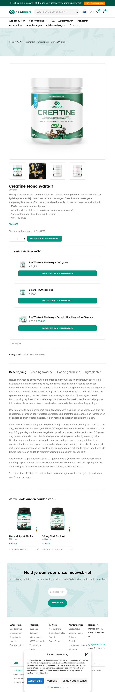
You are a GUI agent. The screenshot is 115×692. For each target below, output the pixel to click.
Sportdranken (16, 629)
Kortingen (33, 633)
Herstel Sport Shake (21, 537)
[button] (86, 654)
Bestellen (73, 641)
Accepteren (35, 681)
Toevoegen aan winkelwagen (45, 239)
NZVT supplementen (26, 42)
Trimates (53, 637)
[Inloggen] (91, 12)
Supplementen (16, 645)
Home (11, 42)
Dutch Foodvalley (57, 633)
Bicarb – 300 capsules (41, 289)
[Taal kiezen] (84, 11)
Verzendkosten (76, 633)
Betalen (72, 637)
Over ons (33, 629)
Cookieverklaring (54, 687)
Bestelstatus (74, 629)
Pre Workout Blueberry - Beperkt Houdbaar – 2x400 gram (61, 317)
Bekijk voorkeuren (75, 681)
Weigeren (52, 681)
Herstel (13, 641)
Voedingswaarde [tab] (42, 372)
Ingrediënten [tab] (93, 372)
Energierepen (16, 633)
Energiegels (15, 637)
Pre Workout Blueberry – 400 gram (48, 262)
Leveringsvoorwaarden (79, 645)
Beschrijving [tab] (17, 372)
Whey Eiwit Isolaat (53, 537)
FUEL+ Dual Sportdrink (95, 3)
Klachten (73, 649)
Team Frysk (54, 641)
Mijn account (35, 637)
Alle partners (55, 629)
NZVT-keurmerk (36, 641)
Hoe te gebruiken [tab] (68, 372)
